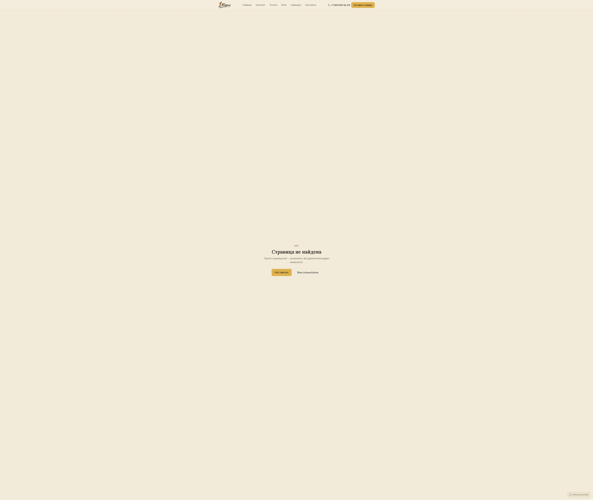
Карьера (296, 5)
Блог (284, 5)
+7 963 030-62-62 (340, 5)
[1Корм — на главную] (224, 5)
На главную (282, 272)
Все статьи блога (307, 272)
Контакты (310, 5)
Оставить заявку (363, 5)
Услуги (273, 5)
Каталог (260, 5)
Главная (246, 5)
